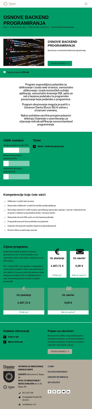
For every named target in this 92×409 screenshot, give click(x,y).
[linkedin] (68, 391)
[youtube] (63, 391)
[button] (61, 146)
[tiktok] (59, 391)
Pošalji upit (57, 275)
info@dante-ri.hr (29, 405)
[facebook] (49, 391)
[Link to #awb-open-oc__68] (86, 3)
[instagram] (54, 391)
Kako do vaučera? (79, 275)
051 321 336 (28, 393)
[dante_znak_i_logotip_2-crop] (9, 2)
